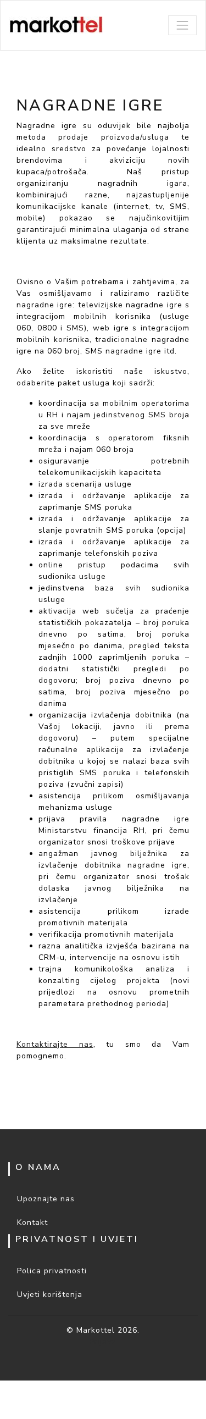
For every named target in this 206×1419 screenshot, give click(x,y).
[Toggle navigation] (182, 25)
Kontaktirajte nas (54, 1044)
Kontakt (32, 1222)
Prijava (103, 1342)
